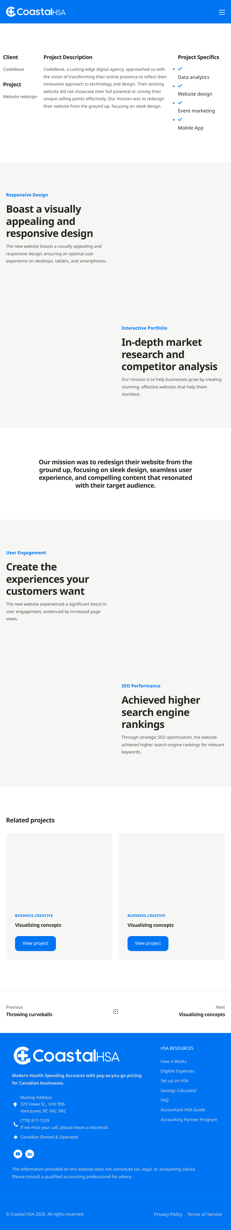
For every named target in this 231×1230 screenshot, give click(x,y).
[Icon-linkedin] (29, 1154)
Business (24, 915)
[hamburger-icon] (222, 12)
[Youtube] (18, 1154)
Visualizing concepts (38, 925)
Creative (44, 915)
